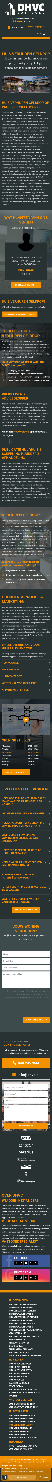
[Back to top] (47, 5)
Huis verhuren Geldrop (21, 1425)
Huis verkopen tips (19, 1352)
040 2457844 (18, 27)
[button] (26, 662)
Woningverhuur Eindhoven (23, 1438)
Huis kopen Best (17, 1380)
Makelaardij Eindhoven (21, 1349)
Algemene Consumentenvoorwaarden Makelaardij (25, 1462)
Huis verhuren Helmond (21, 1418)
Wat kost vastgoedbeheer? (23, 1407)
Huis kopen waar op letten (23, 1389)
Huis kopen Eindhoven (20, 1364)
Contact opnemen (14, 772)
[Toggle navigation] (44, 34)
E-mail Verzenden (35, 1020)
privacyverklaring (28, 994)
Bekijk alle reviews (24, 285)
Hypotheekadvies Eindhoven (23, 1446)
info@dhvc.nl (28, 1075)
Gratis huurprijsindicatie (18, 314)
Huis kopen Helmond (19, 1367)
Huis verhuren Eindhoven (22, 1415)
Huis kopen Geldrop (19, 1373)
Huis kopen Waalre (19, 1376)
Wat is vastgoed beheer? (22, 1404)
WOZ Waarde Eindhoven (21, 1449)
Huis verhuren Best (19, 1431)
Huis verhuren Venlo (19, 1434)
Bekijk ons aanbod (24, 909)
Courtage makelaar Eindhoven (25, 1355)
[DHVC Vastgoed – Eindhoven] (26, 9)
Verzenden (24, 1126)
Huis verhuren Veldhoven (22, 1422)
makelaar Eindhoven (39, 1459)
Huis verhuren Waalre (20, 1428)
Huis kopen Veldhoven (20, 1370)
